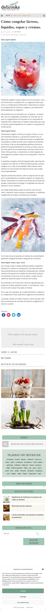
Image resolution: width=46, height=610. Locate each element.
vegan (19, 473)
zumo (39, 473)
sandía (17, 471)
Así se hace (6, 35)
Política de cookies (18, 607)
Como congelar (14, 35)
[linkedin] (18, 315)
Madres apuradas (16, 468)
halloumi (17, 465)
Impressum (29, 607)
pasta (34, 468)
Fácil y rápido (37, 462)
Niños (25, 468)
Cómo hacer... (23, 35)
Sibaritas (23, 471)
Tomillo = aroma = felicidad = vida (21, 15)
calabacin (30, 459)
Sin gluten (30, 471)
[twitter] (13, 315)
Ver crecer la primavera (23, 427)
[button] (43, 569)
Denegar (23, 597)
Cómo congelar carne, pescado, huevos (22, 334)
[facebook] (3, 315)
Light (8, 468)
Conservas (38, 459)
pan (30, 468)
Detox (7, 462)
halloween (25, 465)
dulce (12, 462)
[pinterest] (8, 315)
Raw (11, 471)
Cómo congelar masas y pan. (23, 344)
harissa (32, 465)
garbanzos (10, 465)
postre (40, 468)
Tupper (13, 473)
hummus (38, 465)
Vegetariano (32, 473)
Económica (19, 462)
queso (7, 471)
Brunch (23, 459)
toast (8, 473)
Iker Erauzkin (7, 32)
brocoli (17, 459)
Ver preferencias (23, 602)
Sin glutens (39, 471)
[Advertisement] (21, 554)
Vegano (24, 473)
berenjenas (10, 459)
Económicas (28, 462)
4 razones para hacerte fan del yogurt (23, 396)
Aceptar (23, 591)
